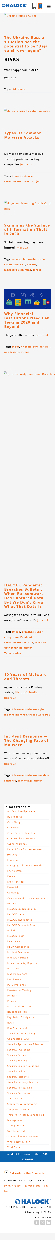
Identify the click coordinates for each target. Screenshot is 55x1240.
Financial (12, 887)
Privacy (11, 1001)
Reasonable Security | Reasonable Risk (20, 1009)
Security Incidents (18, 1071)
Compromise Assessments (23, 838)
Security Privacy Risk (19, 1087)
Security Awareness (19, 1049)
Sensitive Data (15, 1098)
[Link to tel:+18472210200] (34, 6)
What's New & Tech (18, 1141)
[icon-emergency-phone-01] (40, 4)
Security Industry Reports (22, 1082)
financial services (32, 346)
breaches (28, 631)
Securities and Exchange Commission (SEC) (21, 1036)
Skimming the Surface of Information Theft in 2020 (27, 229)
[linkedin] (48, 1222)
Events (11, 876)
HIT (47, 346)
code (41, 259)
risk (14, 89)
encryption (11, 637)
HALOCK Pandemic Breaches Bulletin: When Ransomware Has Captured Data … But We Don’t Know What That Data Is (26, 596)
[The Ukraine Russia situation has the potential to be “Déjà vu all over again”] (27, 23)
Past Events (14, 979)
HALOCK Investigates (19, 919)
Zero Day (44, 714)
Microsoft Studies (27, 692)
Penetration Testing (19, 990)
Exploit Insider (16, 881)
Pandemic (26, 637)
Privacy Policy (12, 1185)
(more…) (26, 164)
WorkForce (13, 1147)
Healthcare (13, 941)
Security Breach (16, 1055)
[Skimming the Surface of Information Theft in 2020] (27, 210)
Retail (10, 1022)
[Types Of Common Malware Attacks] (27, 118)
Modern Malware (17, 973)
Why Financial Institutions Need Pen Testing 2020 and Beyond (27, 320)
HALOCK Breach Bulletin (21, 908)
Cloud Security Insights (21, 833)
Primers (12, 995)
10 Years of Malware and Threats (25, 676)
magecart (10, 269)
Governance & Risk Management (26, 898)
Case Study (13, 822)
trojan (36, 181)
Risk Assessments (17, 1028)
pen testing (11, 352)
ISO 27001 (13, 968)
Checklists (13, 827)
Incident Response (18, 952)
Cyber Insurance (17, 843)
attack (16, 259)
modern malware (15, 714)
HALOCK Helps (15, 914)
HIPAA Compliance (18, 946)
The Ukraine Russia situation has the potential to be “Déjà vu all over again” (26, 44)
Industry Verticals (17, 957)
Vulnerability (12, 653)
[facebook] (36, 1222)
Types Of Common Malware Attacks (23, 135)
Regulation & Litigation (21, 1017)
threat (22, 89)
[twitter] (42, 1222)
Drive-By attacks (22, 176)
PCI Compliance (16, 984)
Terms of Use (33, 1185)
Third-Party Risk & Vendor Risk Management (25, 1117)
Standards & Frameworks (22, 1104)
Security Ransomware (20, 1093)
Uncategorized (16, 1131)
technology (25, 780)
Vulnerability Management (23, 1136)
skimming (24, 269)
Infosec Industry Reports (22, 963)
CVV (22, 264)
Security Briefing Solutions (23, 1065)
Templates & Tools (18, 1109)
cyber (15, 346)
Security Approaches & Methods (26, 1044)
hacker (31, 264)
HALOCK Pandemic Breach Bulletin (22, 928)
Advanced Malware (24, 709)
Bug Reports (14, 816)
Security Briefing (17, 1060)
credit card (11, 264)
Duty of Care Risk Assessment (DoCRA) (25, 852)
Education (13, 860)
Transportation (16, 1125)
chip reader (29, 259)
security (27, 642)
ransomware (12, 181)
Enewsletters (15, 870)
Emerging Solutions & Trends (24, 865)
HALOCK (12, 903)
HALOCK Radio (15, 935)
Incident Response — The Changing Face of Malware (26, 740)
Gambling (13, 892)
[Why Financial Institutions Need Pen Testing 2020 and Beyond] (27, 299)
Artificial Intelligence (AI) (22, 811)
